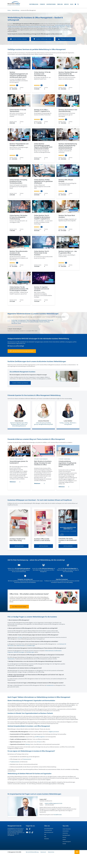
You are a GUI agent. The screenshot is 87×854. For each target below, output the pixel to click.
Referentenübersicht (48, 832)
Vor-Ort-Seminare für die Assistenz (63, 25)
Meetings (27, 744)
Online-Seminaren (49, 650)
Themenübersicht (48, 830)
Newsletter (46, 838)
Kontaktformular (58, 814)
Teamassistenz (11, 659)
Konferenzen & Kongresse (34, 26)
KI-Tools (20, 637)
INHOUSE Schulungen (46, 26)
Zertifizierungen (55, 26)
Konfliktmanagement (40, 736)
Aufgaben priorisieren (53, 731)
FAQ (45, 834)
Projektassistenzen (14, 761)
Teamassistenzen (27, 759)
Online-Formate (20, 645)
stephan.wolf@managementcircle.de (53, 803)
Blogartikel (62, 26)
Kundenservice (50, 685)
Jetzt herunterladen (19, 546)
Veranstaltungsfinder (48, 828)
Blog (45, 836)
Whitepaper (70, 26)
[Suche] (78, 4)
